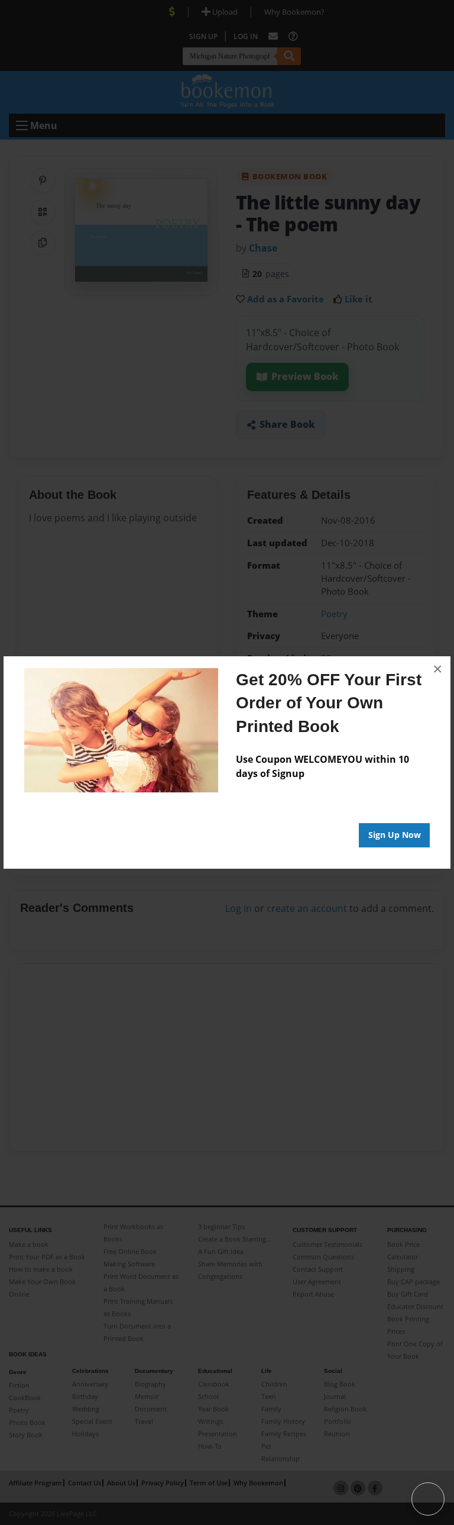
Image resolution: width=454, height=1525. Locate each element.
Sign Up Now (394, 834)
